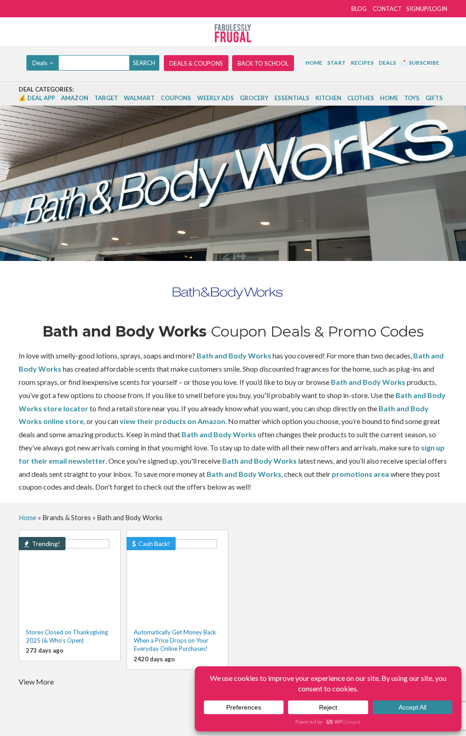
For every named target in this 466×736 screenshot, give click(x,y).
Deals (387, 62)
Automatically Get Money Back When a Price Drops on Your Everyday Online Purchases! (175, 640)
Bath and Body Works (234, 355)
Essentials (291, 98)
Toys (412, 98)
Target (106, 98)
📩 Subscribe (420, 62)
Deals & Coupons (196, 63)
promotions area (360, 474)
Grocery (254, 98)
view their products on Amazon (172, 421)
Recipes (362, 62)
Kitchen (328, 98)
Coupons (176, 98)
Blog (359, 8)
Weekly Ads (215, 98)
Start (336, 62)
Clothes (360, 98)
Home (313, 62)
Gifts (434, 98)
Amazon (74, 98)
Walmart (139, 98)
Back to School (263, 63)
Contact (387, 8)
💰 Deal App (37, 98)
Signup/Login (426, 8)
